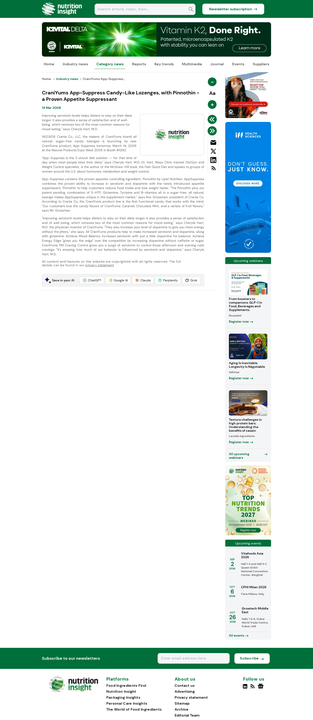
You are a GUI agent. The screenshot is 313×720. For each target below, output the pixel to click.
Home (49, 64)
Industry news (75, 64)
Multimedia (192, 64)
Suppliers (261, 64)
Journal (217, 64)
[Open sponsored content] (156, 55)
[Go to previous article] (213, 119)
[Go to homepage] (73, 691)
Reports (139, 64)
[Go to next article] (213, 130)
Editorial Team (187, 715)
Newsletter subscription (230, 9)
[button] (92, 280)
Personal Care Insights (126, 703)
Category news (110, 64)
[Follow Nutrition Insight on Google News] (261, 688)
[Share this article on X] (213, 152)
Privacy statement (191, 697)
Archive (181, 709)
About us (185, 679)
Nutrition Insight (121, 691)
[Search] (191, 9)
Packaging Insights (123, 697)
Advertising (185, 691)
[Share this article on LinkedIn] (213, 161)
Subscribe (249, 658)
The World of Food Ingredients (134, 709)
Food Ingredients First (126, 685)
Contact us (185, 685)
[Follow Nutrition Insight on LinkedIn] (245, 688)
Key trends (164, 64)
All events (236, 635)
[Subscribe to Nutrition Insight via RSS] (213, 170)
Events (238, 64)
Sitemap (182, 703)
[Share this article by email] (213, 143)
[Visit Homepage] (62, 16)
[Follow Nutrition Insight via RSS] (253, 688)
